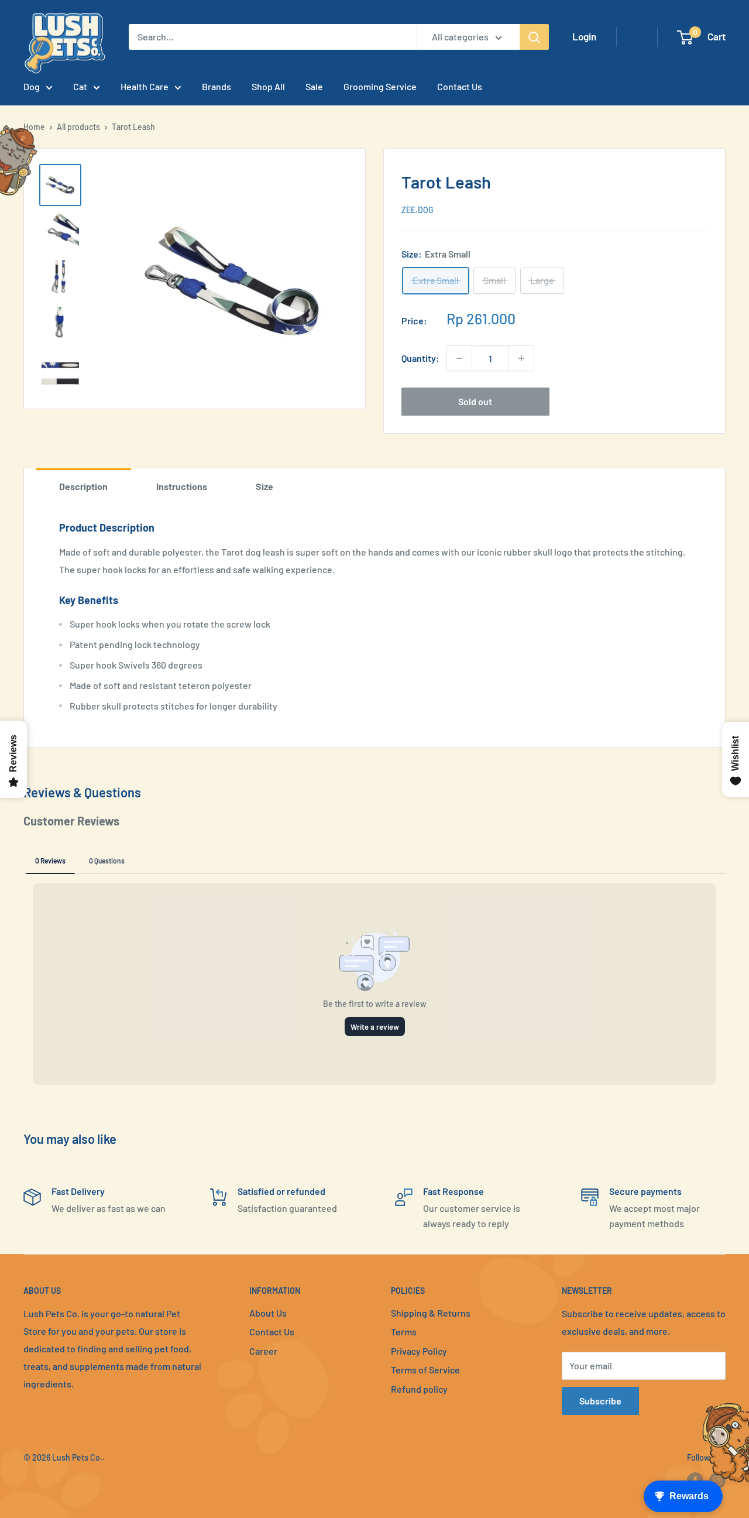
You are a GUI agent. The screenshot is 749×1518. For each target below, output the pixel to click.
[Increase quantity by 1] (521, 358)
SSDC (65, 1481)
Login (584, 36)
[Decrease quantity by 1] (459, 358)
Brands (216, 86)
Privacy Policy (419, 1350)
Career (263, 1350)
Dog (31, 86)
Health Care (145, 86)
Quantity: (420, 358)
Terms (404, 1331)
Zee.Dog (417, 210)
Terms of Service (425, 1369)
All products (78, 127)
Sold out (475, 401)
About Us (268, 1312)
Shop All (268, 86)
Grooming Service (380, 86)
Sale (314, 86)
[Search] (534, 37)
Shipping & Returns (430, 1312)
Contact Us (459, 86)
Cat (80, 86)
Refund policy (419, 1388)
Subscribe (600, 1400)
